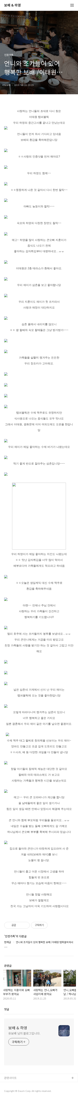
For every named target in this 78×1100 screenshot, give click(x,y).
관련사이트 (10, 1078)
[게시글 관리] (25, 925)
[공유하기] (19, 925)
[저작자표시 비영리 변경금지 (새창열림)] (53, 925)
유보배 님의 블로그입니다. (24, 1033)
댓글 (6, 1009)
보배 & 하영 (12, 5)
